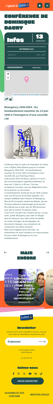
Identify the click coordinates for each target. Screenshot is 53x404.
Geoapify (23, 94)
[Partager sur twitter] (19, 99)
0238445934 (36, 67)
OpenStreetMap (34, 94)
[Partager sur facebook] (15, 99)
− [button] (8, 78)
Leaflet (15, 94)
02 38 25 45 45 (26, 358)
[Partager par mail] (11, 99)
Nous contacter (28, 381)
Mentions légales (39, 394)
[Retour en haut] (47, 399)
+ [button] (8, 73)
